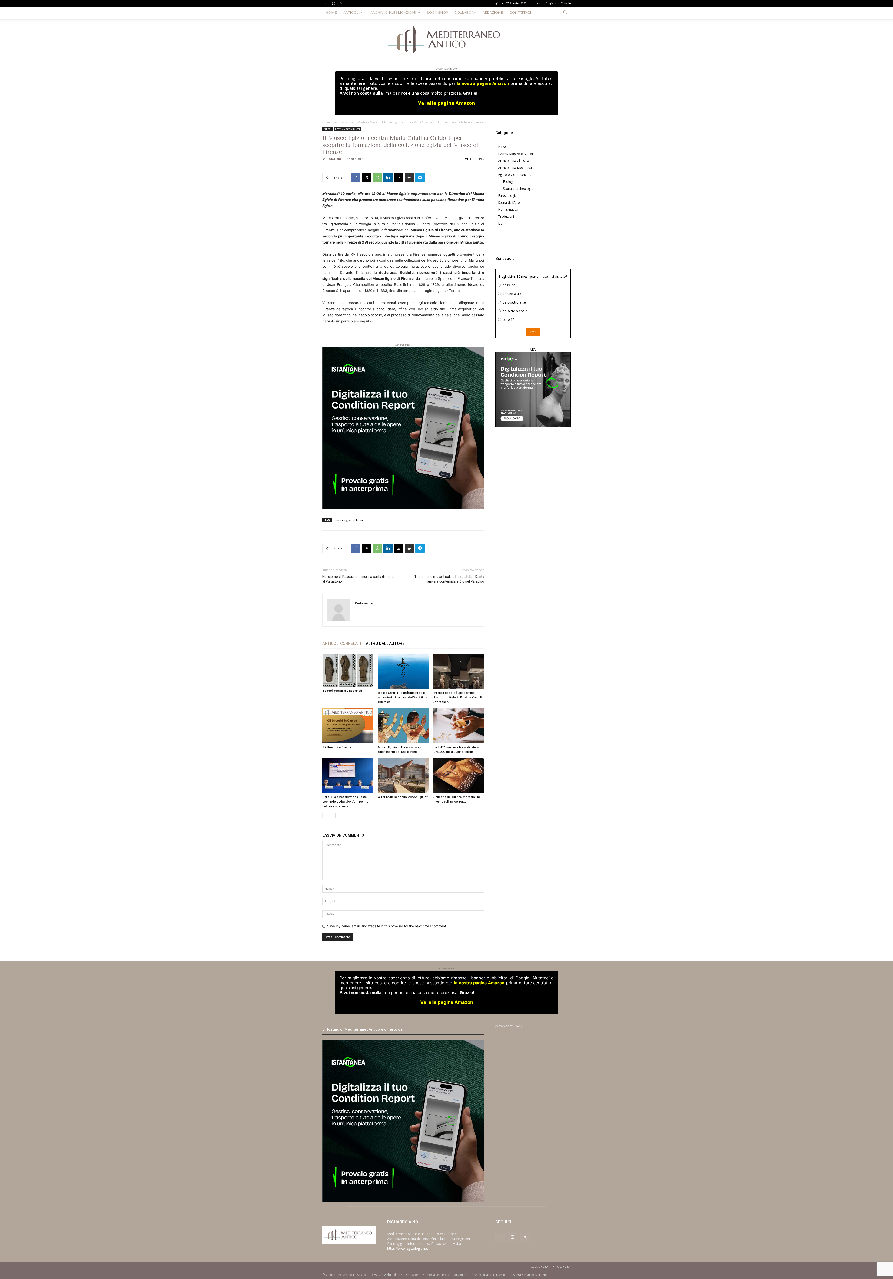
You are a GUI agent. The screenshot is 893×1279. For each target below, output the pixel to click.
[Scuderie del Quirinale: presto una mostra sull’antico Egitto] (458, 775)
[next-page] (333, 815)
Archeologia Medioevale (516, 167)
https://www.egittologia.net (407, 1248)
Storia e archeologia (518, 188)
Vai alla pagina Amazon (446, 103)
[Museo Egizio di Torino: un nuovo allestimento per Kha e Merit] (403, 725)
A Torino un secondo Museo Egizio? (403, 797)
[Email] (398, 177)
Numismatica (508, 209)
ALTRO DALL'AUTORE (385, 643)
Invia (533, 332)
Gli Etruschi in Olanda (336, 747)
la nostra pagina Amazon (483, 83)
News (502, 146)
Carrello (566, 3)
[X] (341, 3)
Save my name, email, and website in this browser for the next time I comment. (387, 926)
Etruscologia (507, 195)
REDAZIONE (493, 13)
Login (538, 3)
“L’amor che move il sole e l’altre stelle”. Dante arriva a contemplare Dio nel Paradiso (449, 579)
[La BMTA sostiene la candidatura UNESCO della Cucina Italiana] (458, 725)
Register (551, 3)
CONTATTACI (520, 13)
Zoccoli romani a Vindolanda (342, 690)
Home (326, 122)
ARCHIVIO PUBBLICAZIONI (393, 13)
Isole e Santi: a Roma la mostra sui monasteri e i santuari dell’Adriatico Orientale (402, 697)
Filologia (509, 181)
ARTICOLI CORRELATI (341, 643)
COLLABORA (465, 13)
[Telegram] (420, 177)
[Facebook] (325, 3)
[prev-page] (325, 815)
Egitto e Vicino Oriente (515, 174)
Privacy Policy (562, 1267)
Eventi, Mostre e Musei (363, 122)
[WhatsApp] (377, 177)
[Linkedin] (388, 177)
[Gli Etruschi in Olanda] (347, 725)
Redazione (334, 158)
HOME (331, 13)
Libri (501, 223)
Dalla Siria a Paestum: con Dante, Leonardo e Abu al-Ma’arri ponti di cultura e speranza (345, 801)
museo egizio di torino (349, 520)
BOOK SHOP (437, 13)
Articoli (339, 122)
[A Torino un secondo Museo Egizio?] (403, 775)
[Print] (409, 177)
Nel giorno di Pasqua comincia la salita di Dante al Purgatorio (358, 579)
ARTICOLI (351, 13)
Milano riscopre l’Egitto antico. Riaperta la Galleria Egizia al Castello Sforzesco (458, 697)
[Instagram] (333, 3)
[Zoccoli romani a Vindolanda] (347, 670)
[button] (565, 13)
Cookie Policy (540, 1267)
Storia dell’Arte (509, 202)
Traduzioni (506, 216)
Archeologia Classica (513, 160)
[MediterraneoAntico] (446, 40)
